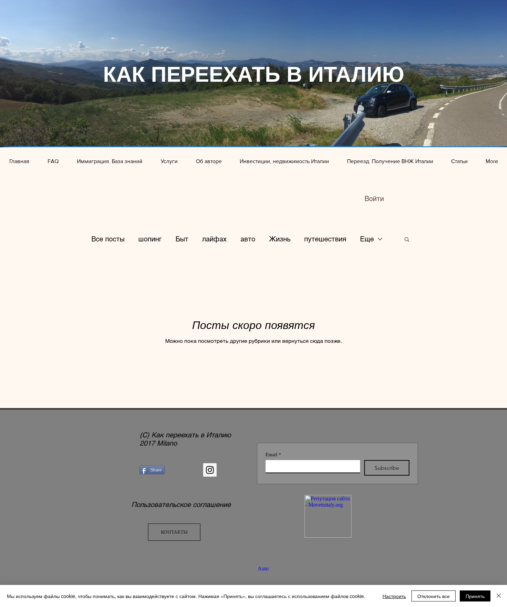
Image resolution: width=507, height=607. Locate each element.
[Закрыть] (499, 595)
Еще (367, 239)
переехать (182, 435)
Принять (475, 596)
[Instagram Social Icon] (210, 470)
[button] (407, 239)
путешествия (325, 239)
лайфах (214, 239)
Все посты (108, 239)
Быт (182, 239)
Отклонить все (433, 596)
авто (247, 239)
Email (273, 454)
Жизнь (279, 239)
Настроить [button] (394, 596)
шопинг (150, 239)
